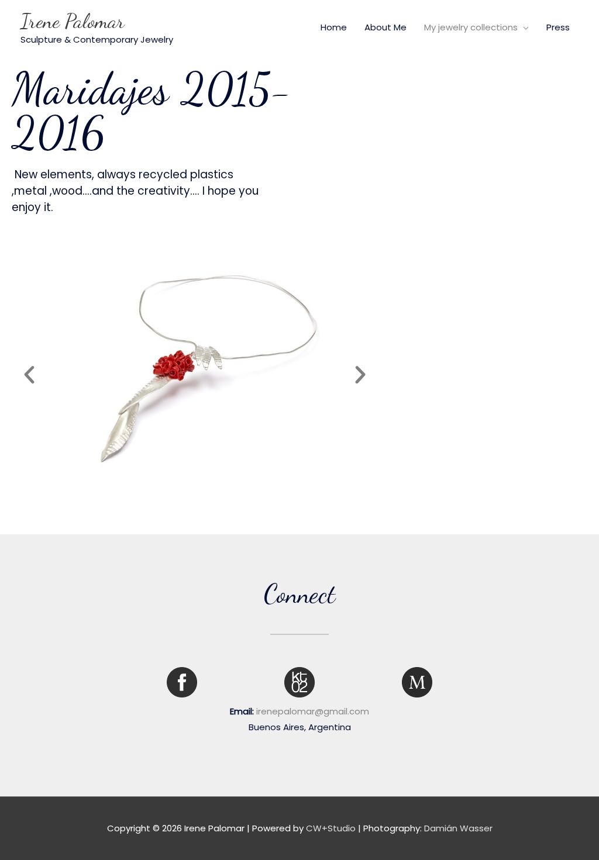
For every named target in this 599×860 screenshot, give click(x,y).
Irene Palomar (72, 21)
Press (558, 27)
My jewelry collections (471, 27)
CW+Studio (331, 828)
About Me (385, 27)
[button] (29, 374)
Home (334, 27)
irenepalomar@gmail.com (312, 711)
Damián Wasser (458, 828)
